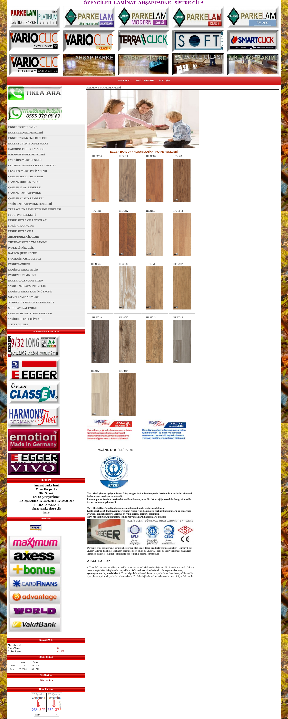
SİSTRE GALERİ (18, 324)
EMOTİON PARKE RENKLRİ (25, 160)
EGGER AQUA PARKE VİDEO (25, 280)
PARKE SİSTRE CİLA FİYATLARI (27, 220)
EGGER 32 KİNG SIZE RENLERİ (27, 138)
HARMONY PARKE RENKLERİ (26, 154)
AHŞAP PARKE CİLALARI (23, 236)
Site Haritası (46, 680)
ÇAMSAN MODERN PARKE (24, 181)
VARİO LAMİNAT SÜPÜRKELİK (27, 286)
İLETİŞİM (164, 80)
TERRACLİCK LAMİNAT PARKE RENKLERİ (34, 209)
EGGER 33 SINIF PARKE (22, 127)
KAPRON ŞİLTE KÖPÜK (22, 253)
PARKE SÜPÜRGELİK (21, 247)
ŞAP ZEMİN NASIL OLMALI (24, 258)
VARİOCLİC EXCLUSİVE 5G (25, 319)
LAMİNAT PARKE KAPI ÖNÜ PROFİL (30, 291)
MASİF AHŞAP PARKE (21, 225)
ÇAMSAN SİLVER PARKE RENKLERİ (30, 313)
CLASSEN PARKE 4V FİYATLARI (27, 171)
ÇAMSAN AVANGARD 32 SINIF (25, 176)
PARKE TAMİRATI (19, 264)
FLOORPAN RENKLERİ (22, 214)
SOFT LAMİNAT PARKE (22, 308)
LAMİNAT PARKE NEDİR (23, 269)
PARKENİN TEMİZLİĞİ (22, 275)
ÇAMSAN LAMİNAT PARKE (24, 192)
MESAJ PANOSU (145, 80)
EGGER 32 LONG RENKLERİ (25, 132)
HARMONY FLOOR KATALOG (26, 149)
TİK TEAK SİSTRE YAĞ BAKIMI (27, 242)
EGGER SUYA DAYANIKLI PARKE (28, 143)
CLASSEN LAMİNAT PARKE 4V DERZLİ (32, 165)
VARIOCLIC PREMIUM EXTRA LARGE (31, 302)
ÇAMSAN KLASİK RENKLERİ (25, 198)
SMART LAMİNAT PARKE (23, 297)
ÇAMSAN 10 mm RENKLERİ (24, 187)
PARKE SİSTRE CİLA (20, 231)
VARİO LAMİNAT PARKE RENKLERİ (30, 203)
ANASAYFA (124, 80)
